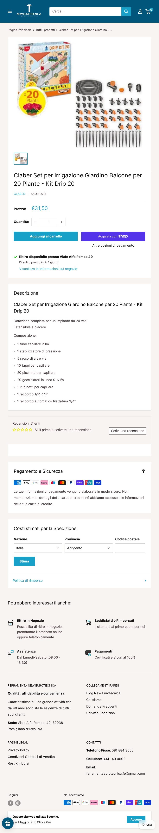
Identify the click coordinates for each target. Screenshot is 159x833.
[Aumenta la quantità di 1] (61, 222)
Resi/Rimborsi (18, 763)
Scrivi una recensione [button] (127, 431)
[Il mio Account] (140, 11)
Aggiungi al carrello (46, 236)
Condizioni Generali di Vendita (31, 757)
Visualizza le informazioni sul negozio (48, 269)
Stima (24, 561)
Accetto (136, 819)
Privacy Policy (18, 750)
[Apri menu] (10, 11)
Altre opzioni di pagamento (113, 245)
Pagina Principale (20, 30)
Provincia (72, 539)
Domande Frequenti (101, 706)
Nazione (20, 539)
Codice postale (127, 539)
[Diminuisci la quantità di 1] (36, 222)
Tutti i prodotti (45, 30)
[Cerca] (126, 11)
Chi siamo (94, 700)
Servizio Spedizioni (101, 713)
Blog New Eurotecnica (103, 693)
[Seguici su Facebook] (10, 803)
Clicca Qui (44, 822)
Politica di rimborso (28, 580)
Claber (19, 194)
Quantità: (21, 222)
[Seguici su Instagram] (18, 803)
